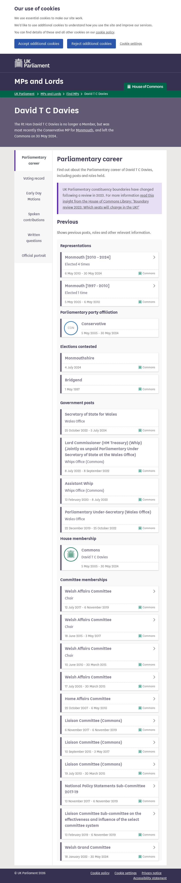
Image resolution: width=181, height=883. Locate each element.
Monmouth (84, 130)
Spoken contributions (33, 217)
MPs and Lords (38, 81)
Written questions (33, 238)
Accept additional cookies (38, 44)
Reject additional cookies (91, 44)
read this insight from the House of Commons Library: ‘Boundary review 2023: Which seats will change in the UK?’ (108, 201)
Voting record (33, 178)
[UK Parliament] (32, 63)
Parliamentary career (34, 160)
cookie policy (105, 32)
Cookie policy (99, 873)
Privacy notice (152, 873)
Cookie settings (131, 44)
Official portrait (34, 255)
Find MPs (72, 94)
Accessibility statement (150, 878)
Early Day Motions (33, 196)
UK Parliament (24, 94)
